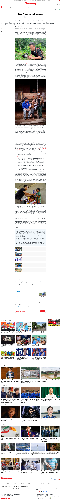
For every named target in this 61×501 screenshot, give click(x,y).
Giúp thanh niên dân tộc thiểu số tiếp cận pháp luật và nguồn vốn (26, 293)
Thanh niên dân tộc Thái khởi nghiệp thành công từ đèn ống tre (29, 302)
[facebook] (58, 0)
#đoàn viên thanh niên (25, 284)
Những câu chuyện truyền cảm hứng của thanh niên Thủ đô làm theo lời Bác (33, 258)
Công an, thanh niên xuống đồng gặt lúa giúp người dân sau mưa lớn (7, 358)
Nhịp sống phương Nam (24, 486)
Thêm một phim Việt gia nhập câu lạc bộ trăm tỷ (10, 419)
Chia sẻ (2, 26)
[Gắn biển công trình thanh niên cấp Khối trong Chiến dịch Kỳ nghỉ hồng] (18, 254)
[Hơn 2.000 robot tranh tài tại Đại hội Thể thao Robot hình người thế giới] (23, 447)
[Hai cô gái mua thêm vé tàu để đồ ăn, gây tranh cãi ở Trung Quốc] (23, 339)
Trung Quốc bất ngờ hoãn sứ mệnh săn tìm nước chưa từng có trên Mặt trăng (38, 453)
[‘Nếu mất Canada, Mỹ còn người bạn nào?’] (30, 431)
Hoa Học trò (39, 0)
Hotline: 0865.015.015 (17, 0)
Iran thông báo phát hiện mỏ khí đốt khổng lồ (10, 439)
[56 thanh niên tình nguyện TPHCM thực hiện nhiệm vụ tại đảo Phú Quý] (18, 249)
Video (56, 7)
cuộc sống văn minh (33, 77)
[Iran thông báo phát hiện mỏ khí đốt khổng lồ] (10, 431)
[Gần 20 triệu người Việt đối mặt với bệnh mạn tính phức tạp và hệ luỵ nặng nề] (50, 464)
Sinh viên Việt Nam (33, 0)
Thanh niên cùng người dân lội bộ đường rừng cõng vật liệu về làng (34, 269)
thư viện (41, 145)
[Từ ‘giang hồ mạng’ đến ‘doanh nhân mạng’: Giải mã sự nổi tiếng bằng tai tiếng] (8, 339)
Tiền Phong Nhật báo (25, 0)
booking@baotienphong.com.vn (18, 491)
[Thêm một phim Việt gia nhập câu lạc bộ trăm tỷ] (10, 412)
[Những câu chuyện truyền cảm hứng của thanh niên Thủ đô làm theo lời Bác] (18, 259)
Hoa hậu (54, 7)
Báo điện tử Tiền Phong (30, 3)
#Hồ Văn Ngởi (39, 284)
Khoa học (50, 7)
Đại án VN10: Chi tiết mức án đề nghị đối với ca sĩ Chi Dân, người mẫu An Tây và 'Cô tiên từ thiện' (10, 401)
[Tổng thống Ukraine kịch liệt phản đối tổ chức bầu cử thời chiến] (53, 447)
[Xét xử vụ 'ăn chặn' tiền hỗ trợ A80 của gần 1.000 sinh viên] (50, 392)
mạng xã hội (44, 133)
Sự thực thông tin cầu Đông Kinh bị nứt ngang (50, 380)
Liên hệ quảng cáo (16, 488)
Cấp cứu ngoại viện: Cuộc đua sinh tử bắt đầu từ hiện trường (30, 471)
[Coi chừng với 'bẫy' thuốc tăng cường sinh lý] (10, 464)
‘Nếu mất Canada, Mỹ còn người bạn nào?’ (30, 439)
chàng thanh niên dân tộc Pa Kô (27, 29)
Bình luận (2, 31)
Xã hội (4, 7)
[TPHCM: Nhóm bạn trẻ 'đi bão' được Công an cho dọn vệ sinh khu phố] (39, 326)
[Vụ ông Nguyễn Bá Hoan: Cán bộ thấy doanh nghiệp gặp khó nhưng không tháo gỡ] (30, 392)
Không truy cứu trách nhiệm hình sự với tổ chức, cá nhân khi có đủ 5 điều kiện (10, 381)
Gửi (42, 311)
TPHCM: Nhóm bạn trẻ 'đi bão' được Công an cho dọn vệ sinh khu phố (39, 332)
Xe (37, 7)
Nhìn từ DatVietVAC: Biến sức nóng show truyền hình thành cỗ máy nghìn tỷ (29, 420)
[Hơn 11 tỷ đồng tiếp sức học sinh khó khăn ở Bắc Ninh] (23, 326)
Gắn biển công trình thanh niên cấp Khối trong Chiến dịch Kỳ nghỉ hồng (34, 253)
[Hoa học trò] (59, 479)
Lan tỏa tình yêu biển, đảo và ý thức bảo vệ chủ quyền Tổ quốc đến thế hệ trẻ (8, 332)
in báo (55, 10)
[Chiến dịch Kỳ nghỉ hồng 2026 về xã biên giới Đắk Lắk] (39, 339)
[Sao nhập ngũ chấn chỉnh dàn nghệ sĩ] (50, 412)
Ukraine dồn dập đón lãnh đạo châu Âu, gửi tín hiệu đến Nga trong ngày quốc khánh (50, 440)
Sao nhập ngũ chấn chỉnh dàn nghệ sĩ (50, 419)
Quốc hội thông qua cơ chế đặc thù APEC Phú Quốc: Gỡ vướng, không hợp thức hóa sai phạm (30, 381)
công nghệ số (23, 140)
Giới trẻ (24, 7)
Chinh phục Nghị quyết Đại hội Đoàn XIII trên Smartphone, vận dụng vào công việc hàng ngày (39, 358)
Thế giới (21, 7)
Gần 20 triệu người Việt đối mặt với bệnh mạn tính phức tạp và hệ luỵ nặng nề (50, 472)
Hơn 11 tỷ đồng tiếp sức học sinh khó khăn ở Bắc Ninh (23, 332)
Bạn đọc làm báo (6, 498)
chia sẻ (51, 10)
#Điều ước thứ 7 (37, 282)
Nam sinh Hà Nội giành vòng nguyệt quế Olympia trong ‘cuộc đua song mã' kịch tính (23, 358)
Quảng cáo (48, 0)
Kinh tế (7, 7)
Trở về (2, 34)
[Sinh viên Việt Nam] (54, 479)
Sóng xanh (10, 7)
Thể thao (31, 7)
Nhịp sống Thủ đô (16, 486)
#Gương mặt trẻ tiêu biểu (28, 282)
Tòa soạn (43, 0)
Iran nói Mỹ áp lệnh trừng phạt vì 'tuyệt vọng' (7, 453)
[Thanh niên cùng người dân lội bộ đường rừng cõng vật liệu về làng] (18, 270)
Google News (60, 10)
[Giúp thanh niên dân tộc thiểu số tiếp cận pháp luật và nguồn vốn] (42, 293)
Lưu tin (2, 29)
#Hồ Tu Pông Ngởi (19, 282)
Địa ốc (14, 7)
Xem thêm (59, 7)
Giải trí (43, 7)
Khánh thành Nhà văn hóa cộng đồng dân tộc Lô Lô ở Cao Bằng (30, 300)
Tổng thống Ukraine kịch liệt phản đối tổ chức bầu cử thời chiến (52, 453)
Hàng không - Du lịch (4, 486)
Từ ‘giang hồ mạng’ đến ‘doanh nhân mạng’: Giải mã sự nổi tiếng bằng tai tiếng (7, 345)
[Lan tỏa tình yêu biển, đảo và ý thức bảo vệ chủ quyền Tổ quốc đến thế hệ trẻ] (8, 326)
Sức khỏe (17, 7)
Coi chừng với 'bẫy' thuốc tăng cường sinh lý (10, 471)
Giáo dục (46, 7)
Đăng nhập (17, 306)
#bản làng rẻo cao (19, 286)
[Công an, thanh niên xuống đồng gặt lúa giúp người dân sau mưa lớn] (8, 352)
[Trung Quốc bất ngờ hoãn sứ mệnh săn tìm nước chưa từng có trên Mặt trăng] (38, 447)
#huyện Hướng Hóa (27, 286)
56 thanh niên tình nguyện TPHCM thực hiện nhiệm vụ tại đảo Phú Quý (33, 248)
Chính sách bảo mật (53, 488)
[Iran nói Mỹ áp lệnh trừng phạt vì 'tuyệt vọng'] (8, 447)
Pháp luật (27, 7)
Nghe (2, 24)
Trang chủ (1, 7)
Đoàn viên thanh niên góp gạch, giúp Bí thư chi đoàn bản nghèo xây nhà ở (33, 264)
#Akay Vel (34, 286)
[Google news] (47, 491)
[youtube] (59, 0)
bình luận (57, 10)
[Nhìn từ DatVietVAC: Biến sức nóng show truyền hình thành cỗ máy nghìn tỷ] (30, 412)
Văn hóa (40, 7)
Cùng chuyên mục (6, 321)
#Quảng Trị (18, 284)
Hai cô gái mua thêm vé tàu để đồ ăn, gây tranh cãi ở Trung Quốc (23, 345)
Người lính (34, 7)
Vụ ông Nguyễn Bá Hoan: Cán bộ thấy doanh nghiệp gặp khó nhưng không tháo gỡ (30, 401)
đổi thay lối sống (24, 63)
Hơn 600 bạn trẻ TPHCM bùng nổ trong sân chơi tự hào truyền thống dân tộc (30, 297)
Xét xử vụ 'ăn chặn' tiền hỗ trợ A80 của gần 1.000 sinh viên (50, 400)
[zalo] (44, 491)
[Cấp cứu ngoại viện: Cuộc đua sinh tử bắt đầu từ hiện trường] (30, 464)
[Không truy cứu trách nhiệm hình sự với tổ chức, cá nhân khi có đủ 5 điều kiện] (10, 373)
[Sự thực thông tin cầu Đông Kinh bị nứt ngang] (50, 373)
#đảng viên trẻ (33, 284)
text (53, 10)
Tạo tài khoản (23, 306)
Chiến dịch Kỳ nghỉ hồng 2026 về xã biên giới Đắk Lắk (39, 345)
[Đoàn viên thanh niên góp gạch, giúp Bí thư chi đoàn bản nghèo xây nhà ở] (18, 265)
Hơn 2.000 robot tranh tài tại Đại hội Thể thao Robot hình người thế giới (22, 453)
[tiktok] (42, 491)
